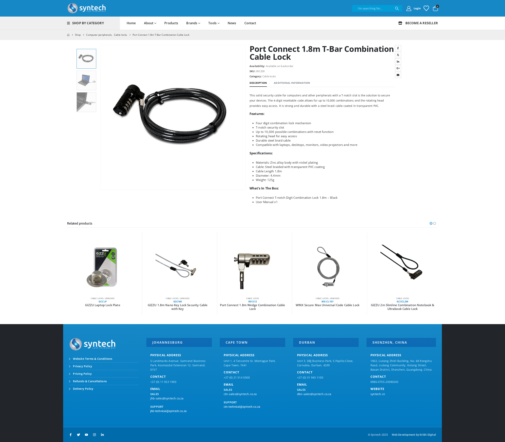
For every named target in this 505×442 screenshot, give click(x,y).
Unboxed (109, 298)
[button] (101, 117)
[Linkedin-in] (102, 434)
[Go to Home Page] (68, 35)
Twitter (398, 55)
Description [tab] (258, 83)
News (232, 23)
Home (131, 23)
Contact (250, 23)
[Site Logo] (87, 8)
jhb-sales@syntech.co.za (167, 398)
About (148, 23)
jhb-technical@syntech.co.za (168, 411)
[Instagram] (94, 434)
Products (171, 23)
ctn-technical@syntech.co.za (242, 406)
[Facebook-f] (70, 434)
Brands (191, 23)
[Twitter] (78, 434)
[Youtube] (86, 434)
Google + (398, 68)
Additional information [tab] (292, 83)
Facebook (398, 48)
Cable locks (269, 76)
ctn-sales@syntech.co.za (240, 394)
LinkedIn (398, 61)
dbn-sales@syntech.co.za (314, 394)
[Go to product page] (102, 267)
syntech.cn (377, 394)
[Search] (396, 8)
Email (398, 75)
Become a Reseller (421, 23)
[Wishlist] (426, 8)
